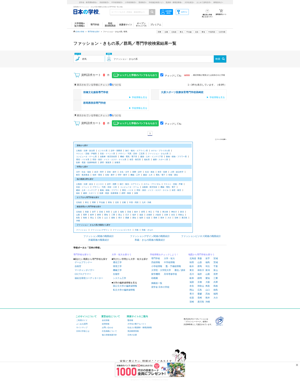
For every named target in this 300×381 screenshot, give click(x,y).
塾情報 (130, 320)
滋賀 (141, 215)
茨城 (129, 212)
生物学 (116, 274)
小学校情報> (130, 2)
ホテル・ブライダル (152, 184)
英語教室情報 (133, 331)
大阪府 (158, 215)
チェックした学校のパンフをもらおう (137, 75)
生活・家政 (149, 172)
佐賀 (148, 218)
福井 (134, 215)
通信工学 (117, 262)
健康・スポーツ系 (160, 159)
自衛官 (78, 266)
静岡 (99, 215)
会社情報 (105, 320)
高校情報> (104, 2)
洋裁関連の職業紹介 (98, 240)
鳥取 (78, 218)
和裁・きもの (147, 230)
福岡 (141, 218)
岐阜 (92, 215)
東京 (192, 270)
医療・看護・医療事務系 (86, 162)
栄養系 (117, 162)
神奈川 (174, 212)
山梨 (78, 215)
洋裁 (136, 230)
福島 (122, 212)
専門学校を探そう (82, 254)
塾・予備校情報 (173, 266)
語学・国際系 (116, 151)
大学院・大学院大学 (161, 270)
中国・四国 (133, 202)
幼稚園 (154, 278)
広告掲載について (109, 331)
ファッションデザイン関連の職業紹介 (150, 236)
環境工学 (117, 266)
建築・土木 (147, 175)
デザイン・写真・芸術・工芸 (104, 187)
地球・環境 (97, 175)
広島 (99, 218)
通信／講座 (179, 270)
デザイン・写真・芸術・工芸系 (131, 153)
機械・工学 (135, 175)
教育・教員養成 (82, 175)
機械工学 (117, 270)
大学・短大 (169, 258)
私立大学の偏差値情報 (124, 290)
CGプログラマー (83, 274)
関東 (94, 202)
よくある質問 (82, 324)
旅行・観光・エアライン (130, 184)
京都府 (149, 215)
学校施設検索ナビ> (156, 2)
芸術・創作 (111, 172)
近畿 (124, 202)
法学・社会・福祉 (83, 172)
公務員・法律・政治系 (85, 151)
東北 (87, 202)
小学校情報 (156, 266)
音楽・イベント (82, 187)
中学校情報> (117, 2)
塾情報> (142, 2)
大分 (169, 218)
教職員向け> (218, 2)
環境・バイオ (127, 190)
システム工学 (119, 278)
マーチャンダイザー (84, 270)
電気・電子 (160, 175)
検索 (217, 59)
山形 (115, 212)
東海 (110, 202)
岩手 (94, 212)
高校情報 (155, 262)
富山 (120, 215)
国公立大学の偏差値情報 (125, 286)
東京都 (165, 212)
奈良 (173, 215)
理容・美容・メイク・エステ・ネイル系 (109, 159)
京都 (200, 282)
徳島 (113, 218)
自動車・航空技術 (149, 187)
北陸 (117, 202)
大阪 (207, 282)
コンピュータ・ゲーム (129, 187)
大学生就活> (189, 2)
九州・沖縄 (146, 202)
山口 (106, 218)
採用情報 (105, 324)
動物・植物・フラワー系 (176, 156)
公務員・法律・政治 (84, 184)
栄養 (136, 193)
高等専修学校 (170, 274)
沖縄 (78, 221)
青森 (87, 212)
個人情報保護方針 (109, 335)
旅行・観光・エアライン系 (136, 151)
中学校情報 (169, 262)
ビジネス (100, 184)
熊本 (162, 218)
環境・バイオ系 (82, 159)
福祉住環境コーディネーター (89, 278)
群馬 (143, 212)
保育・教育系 (135, 159)
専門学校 (155, 258)
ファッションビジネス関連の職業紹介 (201, 236)
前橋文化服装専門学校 (95, 92)
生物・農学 (110, 175)
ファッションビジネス (122, 230)
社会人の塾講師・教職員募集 (140, 327)
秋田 (108, 212)
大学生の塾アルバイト (137, 324)
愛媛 (127, 218)
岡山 (92, 218)
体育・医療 (162, 172)
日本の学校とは (82, 331)
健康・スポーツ (89, 193)
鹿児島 (184, 218)
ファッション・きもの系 (158, 153)
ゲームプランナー (83, 262)
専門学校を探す (94, 32)
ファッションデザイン (100, 230)
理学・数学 (122, 175)
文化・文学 (124, 172)
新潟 (182, 212)
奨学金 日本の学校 (160, 287)
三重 (113, 215)
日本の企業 (132, 335)
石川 (127, 215)
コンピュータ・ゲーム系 (86, 156)
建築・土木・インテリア (86, 190)
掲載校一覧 (156, 283)
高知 (134, 218)
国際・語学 (137, 172)
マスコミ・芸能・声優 (173, 184)
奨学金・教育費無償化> (88, 2)
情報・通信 (173, 175)
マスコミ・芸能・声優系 (86, 153)
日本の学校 (80, 32)
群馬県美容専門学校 (94, 103)
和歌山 (181, 215)
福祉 (78, 193)
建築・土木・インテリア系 (151, 156)
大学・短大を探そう (121, 254)
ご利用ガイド (82, 320)
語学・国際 (111, 184)
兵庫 (166, 215)
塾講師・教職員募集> (174, 2)
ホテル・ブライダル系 (160, 151)
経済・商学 (99, 172)
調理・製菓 (126, 193)
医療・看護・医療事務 (109, 193)
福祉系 (147, 159)
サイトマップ (82, 327)
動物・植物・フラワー (109, 190)
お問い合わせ (107, 327)
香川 (120, 218)
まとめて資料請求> (203, 2)
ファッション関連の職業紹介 (98, 236)
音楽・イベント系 (107, 153)
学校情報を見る (139, 97)
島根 (85, 218)
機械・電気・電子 (167, 187)
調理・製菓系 (105, 162)
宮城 (101, 212)
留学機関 (155, 274)
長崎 (155, 218)
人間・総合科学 (176, 172)
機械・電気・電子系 (128, 156)
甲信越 (102, 202)
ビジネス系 (103, 151)
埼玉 (150, 212)
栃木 (136, 212)
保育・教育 (176, 190)
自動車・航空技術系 (108, 156)
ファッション (81, 230)
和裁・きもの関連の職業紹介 (150, 240)
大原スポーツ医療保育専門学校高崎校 (182, 92)
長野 (85, 215)
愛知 (106, 215)
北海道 (173, 32)
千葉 (157, 212)
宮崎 (176, 218)
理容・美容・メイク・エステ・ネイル (152, 190)
